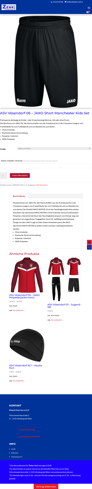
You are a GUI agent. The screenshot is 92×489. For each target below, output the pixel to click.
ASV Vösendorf (42, 185)
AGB (13, 449)
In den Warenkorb (20, 175)
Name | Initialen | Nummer (29, 160)
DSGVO (14, 453)
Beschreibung (19, 196)
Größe (3, 149)
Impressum (16, 457)
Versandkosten (18, 310)
